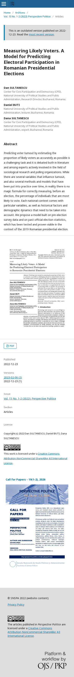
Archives (20, 12)
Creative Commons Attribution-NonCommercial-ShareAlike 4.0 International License (35, 458)
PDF (11, 346)
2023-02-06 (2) (13, 377)
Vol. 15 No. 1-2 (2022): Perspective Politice (27, 16)
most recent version (41, 34)
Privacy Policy (16, 604)
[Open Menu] (4, 4)
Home (7, 12)
